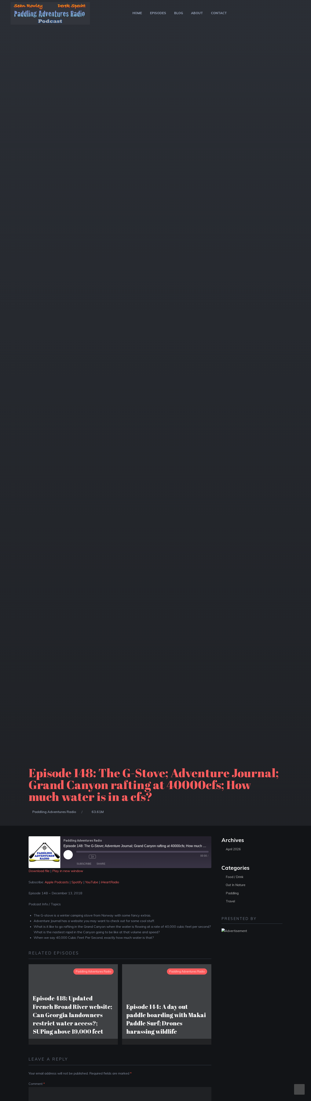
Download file (39, 871)
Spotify (77, 882)
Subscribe (84, 863)
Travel (230, 901)
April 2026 (233, 849)
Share (100, 863)
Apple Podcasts (57, 882)
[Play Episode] (68, 854)
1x (92, 856)
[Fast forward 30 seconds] (100, 856)
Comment (37, 1084)
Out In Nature (235, 885)
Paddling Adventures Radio (54, 812)
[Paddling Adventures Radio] (50, 16)
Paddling (232, 893)
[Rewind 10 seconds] (85, 856)
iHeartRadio (110, 882)
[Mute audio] (78, 857)
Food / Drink (234, 877)
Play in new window (67, 871)
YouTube (91, 882)
